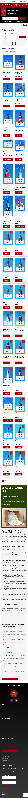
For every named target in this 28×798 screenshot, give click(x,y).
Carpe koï (6, 33)
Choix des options (20, 106)
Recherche (22, 18)
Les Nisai (6, 649)
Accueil (3, 33)
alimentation (6, 586)
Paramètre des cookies (6, 762)
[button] (14, 25)
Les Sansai (7, 650)
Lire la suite (6, 78)
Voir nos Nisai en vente (6, 615)
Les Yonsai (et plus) (8, 652)
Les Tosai (7, 647)
